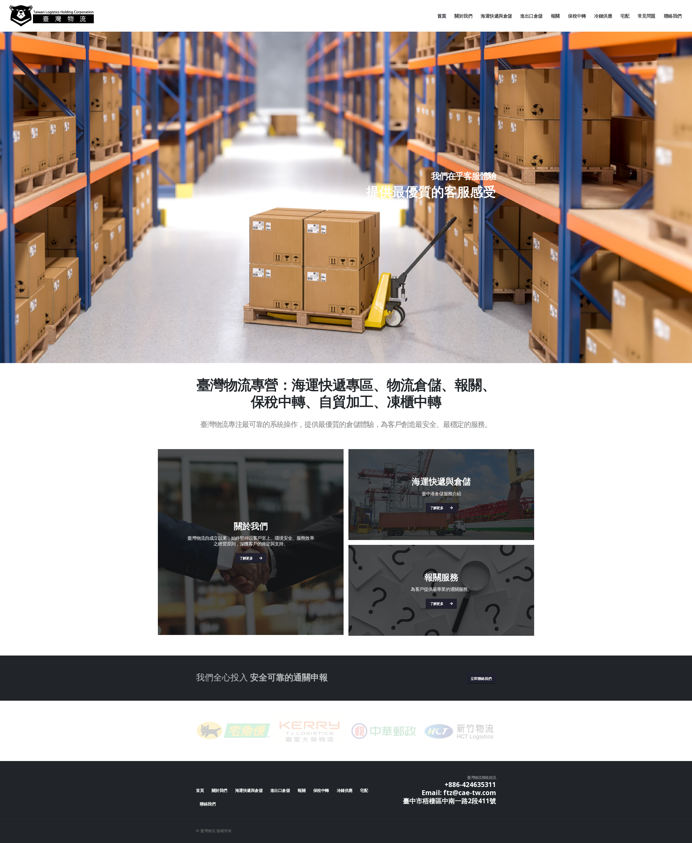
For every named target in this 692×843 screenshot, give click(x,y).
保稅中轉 (577, 16)
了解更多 (246, 558)
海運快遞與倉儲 (496, 16)
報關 (555, 16)
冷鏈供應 (603, 16)
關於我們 (463, 16)
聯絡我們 (673, 16)
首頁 (441, 16)
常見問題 (647, 16)
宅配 (624, 16)
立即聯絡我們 (481, 678)
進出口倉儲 (531, 16)
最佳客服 (483, 213)
